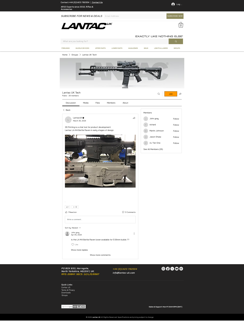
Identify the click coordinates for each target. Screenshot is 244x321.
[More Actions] (134, 233)
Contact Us (97, 2)
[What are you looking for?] (176, 41)
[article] (100, 186)
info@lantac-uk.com (124, 272)
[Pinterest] (181, 269)
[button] (181, 25)
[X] (172, 269)
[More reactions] (75, 207)
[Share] (134, 117)
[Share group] (180, 93)
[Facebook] (168, 269)
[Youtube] (177, 269)
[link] (71, 102)
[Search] (158, 93)
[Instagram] (163, 269)
